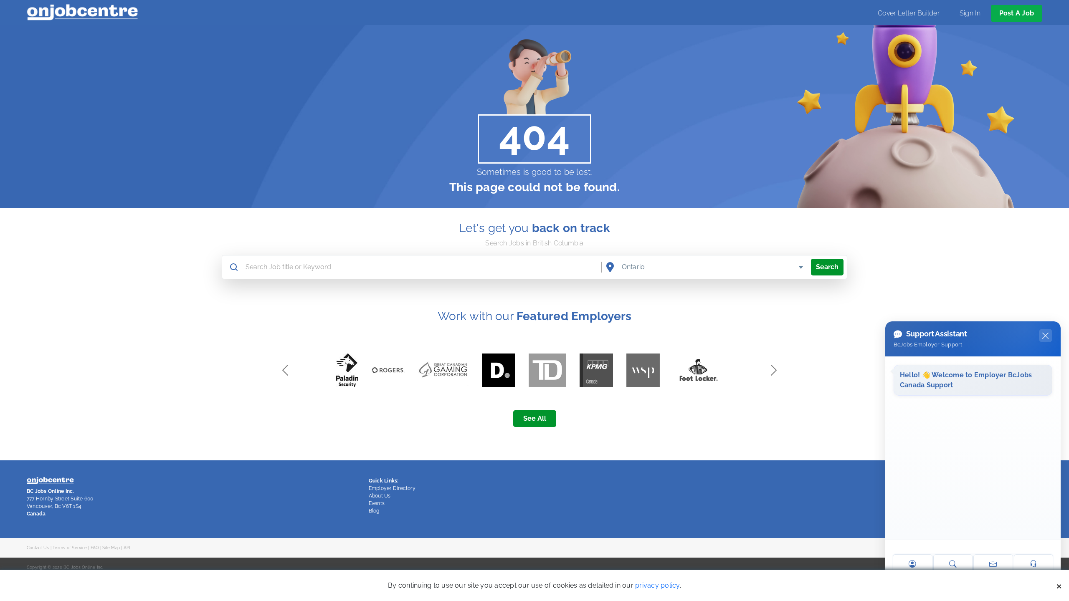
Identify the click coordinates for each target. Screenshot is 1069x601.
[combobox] (713, 267)
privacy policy (657, 585)
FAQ (95, 547)
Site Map (111, 547)
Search (827, 267)
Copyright (36, 567)
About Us (380, 496)
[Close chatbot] (1045, 335)
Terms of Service (70, 547)
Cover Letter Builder (909, 13)
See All (534, 418)
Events (377, 503)
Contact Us (38, 547)
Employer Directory (392, 488)
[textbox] (713, 267)
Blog (374, 511)
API (127, 547)
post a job (1016, 13)
